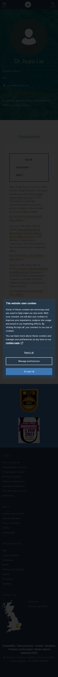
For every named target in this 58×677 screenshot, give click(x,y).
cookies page (13, 343)
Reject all (29, 352)
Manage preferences (29, 361)
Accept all (29, 371)
